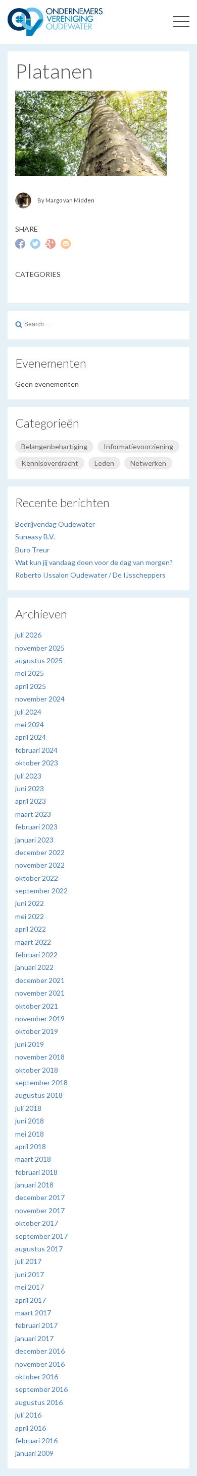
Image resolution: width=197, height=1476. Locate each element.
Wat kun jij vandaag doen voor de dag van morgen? (94, 562)
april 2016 (30, 1428)
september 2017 (41, 1236)
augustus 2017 (39, 1248)
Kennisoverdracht (49, 463)
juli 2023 (28, 775)
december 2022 (40, 852)
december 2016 (40, 1351)
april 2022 (30, 929)
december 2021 (40, 980)
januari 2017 (34, 1338)
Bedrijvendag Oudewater (55, 524)
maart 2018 (33, 1159)
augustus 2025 (39, 660)
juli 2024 (28, 712)
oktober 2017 (36, 1223)
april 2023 (30, 801)
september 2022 (41, 890)
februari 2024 (36, 750)
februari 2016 (36, 1440)
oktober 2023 (36, 762)
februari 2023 (36, 826)
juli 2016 (28, 1415)
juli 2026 (28, 634)
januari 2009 (34, 1453)
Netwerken (148, 463)
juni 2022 (29, 903)
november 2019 (40, 1018)
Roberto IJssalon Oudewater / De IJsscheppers (90, 575)
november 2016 (40, 1364)
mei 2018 (29, 1134)
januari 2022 (34, 967)
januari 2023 (34, 839)
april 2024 (30, 737)
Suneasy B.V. (35, 536)
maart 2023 (33, 814)
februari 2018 (36, 1172)
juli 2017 (28, 1261)
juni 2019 (29, 1044)
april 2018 (30, 1146)
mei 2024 (29, 724)
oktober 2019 (36, 1031)
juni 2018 (29, 1120)
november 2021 (40, 993)
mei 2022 (29, 916)
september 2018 (41, 1082)
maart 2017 (33, 1312)
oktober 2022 (36, 878)
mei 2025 (29, 673)
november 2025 (40, 648)
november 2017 (40, 1210)
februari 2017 (36, 1325)
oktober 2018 (36, 1070)
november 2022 (40, 865)
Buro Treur (32, 549)
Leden (104, 463)
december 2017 (40, 1197)
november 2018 (40, 1056)
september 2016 (41, 1389)
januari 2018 (34, 1184)
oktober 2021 (36, 1006)
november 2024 (40, 698)
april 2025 (30, 686)
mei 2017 (29, 1287)
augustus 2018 (39, 1095)
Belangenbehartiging (54, 446)
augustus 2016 (39, 1402)
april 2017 (30, 1300)
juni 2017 (29, 1274)
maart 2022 (33, 942)
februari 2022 (36, 954)
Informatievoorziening (138, 446)
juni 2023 (29, 788)
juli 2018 (28, 1108)
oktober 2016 (36, 1376)
